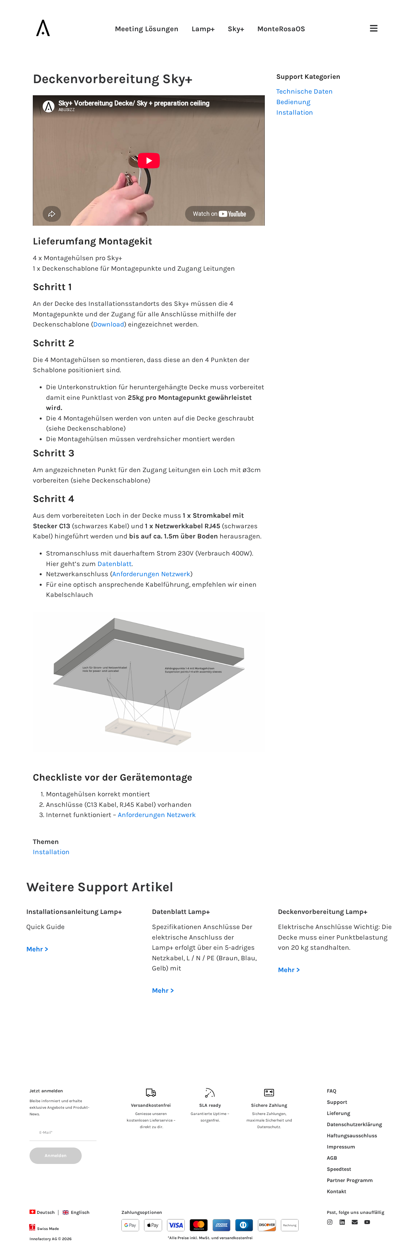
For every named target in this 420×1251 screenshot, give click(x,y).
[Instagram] (330, 1222)
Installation (51, 852)
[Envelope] (355, 1222)
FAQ (331, 1091)
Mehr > (37, 949)
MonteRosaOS (281, 29)
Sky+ (236, 29)
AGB (332, 1158)
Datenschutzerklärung (354, 1124)
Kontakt (336, 1191)
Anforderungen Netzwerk (151, 574)
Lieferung (338, 1113)
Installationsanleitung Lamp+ (74, 912)
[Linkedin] (342, 1222)
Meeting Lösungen (146, 29)
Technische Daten (304, 91)
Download (108, 324)
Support (337, 1102)
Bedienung (293, 102)
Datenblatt (114, 564)
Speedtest (339, 1169)
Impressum (341, 1147)
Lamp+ (203, 29)
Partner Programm (350, 1180)
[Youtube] (367, 1222)
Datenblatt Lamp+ (181, 912)
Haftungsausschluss (352, 1135)
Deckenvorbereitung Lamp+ (322, 912)
